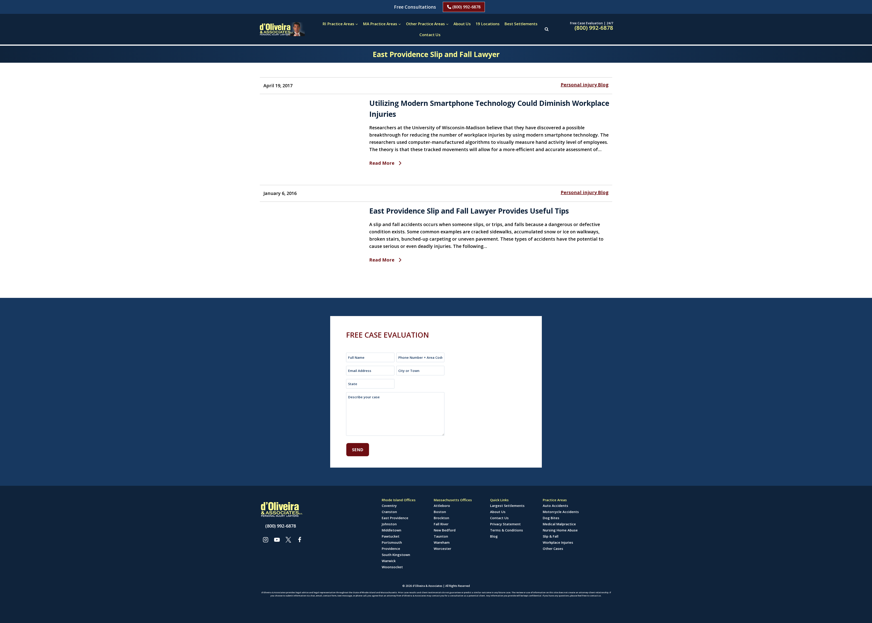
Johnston (389, 524)
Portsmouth (392, 542)
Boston (440, 511)
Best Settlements (521, 23)
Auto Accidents (555, 505)
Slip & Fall (550, 536)
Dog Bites (551, 518)
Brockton (441, 518)
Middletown (391, 530)
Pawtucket (390, 536)
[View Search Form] (547, 29)
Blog (494, 536)
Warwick (389, 560)
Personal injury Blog (585, 85)
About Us (462, 23)
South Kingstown (396, 554)
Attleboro (442, 505)
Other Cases (553, 548)
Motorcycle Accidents (561, 511)
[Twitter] (288, 540)
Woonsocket (392, 567)
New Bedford (445, 530)
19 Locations (488, 23)
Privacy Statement (505, 524)
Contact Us (430, 34)
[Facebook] (299, 540)
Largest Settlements (507, 505)
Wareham (442, 542)
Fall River (441, 524)
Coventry (389, 505)
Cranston (389, 511)
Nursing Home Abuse (560, 530)
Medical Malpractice (559, 524)
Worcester (442, 548)
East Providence (395, 518)
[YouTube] (276, 540)
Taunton (441, 536)
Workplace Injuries (558, 542)
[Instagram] (265, 540)
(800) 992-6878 (466, 7)
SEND (357, 449)
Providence (391, 548)
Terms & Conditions (506, 530)
